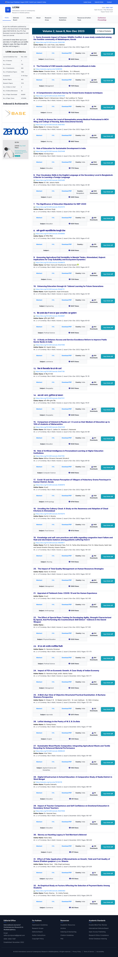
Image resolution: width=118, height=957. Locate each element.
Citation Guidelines (67, 935)
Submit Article (99, 2)
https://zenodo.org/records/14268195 (49, 69)
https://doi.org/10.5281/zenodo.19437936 (50, 811)
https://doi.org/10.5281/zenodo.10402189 (50, 42)
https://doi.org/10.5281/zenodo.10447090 (50, 345)
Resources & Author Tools (84, 19)
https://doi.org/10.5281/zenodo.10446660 (50, 233)
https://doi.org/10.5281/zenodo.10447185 (50, 456)
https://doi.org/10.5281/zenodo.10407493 (50, 125)
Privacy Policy (77, 951)
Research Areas (48, 19)
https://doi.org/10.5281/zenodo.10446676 (50, 262)
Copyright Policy (38, 939)
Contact (109, 2)
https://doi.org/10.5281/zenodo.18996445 (50, 751)
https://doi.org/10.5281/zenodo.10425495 (50, 180)
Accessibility (100, 951)
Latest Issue (87, 2)
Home (7, 18)
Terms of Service (89, 951)
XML (53, 53)
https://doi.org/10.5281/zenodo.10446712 (50, 289)
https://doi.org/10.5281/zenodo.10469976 (50, 485)
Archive (29, 18)
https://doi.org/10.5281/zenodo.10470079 (50, 514)
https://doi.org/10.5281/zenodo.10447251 (50, 398)
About (38, 18)
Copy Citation (107, 54)
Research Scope (37, 928)
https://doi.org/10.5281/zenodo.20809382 (50, 891)
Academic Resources (67, 925)
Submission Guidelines (63, 19)
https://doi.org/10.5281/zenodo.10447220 (50, 427)
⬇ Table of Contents (104, 31)
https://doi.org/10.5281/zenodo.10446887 (50, 316)
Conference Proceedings (102, 19)
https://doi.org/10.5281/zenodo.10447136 (50, 371)
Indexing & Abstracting (68, 932)
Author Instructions (38, 935)
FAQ (61, 939)
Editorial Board (16, 19)
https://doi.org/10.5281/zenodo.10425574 (50, 207)
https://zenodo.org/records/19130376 (49, 782)
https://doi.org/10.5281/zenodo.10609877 (50, 543)
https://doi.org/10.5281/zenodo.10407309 (50, 96)
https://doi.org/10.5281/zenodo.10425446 (50, 151)
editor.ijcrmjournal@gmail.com (14, 935)
